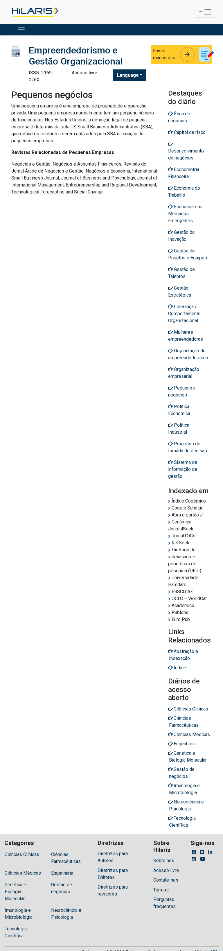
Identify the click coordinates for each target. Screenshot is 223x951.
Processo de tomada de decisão (187, 447)
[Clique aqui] (34, 12)
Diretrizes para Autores (113, 857)
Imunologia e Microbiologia (19, 913)
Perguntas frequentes (164, 903)
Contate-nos (165, 880)
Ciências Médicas (23, 873)
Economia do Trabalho (184, 191)
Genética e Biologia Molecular (15, 891)
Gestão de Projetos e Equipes (187, 254)
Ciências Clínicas (22, 854)
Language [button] (128, 75)
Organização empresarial (183, 373)
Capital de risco (189, 132)
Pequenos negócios (181, 391)
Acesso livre (166, 870)
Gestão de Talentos (181, 273)
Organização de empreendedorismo (188, 354)
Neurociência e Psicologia (66, 913)
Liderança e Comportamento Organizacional (184, 313)
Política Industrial (178, 428)
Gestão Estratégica (179, 291)
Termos (161, 890)
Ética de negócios (179, 117)
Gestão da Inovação (181, 235)
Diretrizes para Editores (113, 874)
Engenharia (62, 873)
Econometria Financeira (183, 173)
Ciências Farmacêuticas (66, 858)
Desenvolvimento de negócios (186, 154)
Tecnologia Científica (16, 932)
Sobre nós (163, 860)
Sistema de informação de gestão (182, 469)
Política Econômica (179, 410)
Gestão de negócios (61, 888)
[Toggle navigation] (205, 12)
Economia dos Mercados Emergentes (185, 213)
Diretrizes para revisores (113, 890)
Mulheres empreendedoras (185, 335)
